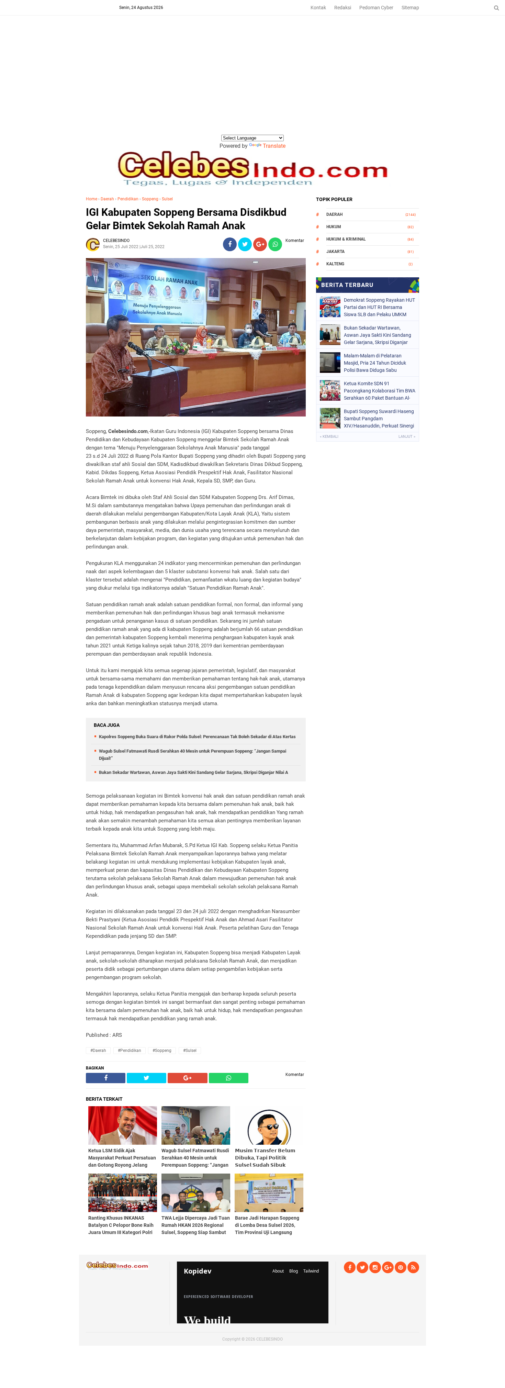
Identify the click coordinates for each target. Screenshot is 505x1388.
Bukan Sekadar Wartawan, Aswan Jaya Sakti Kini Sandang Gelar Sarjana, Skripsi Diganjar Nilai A (193, 772)
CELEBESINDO (269, 1339)
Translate (274, 146)
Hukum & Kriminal (346, 239)
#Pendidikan (129, 1050)
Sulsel (167, 199)
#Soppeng (162, 1050)
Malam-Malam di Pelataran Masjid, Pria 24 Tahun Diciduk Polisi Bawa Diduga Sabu (375, 363)
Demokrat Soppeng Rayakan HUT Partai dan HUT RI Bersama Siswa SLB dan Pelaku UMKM (379, 307)
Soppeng (150, 199)
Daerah (107, 199)
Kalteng (335, 264)
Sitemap (410, 7)
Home (91, 199)
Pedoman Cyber (376, 7)
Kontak (318, 7)
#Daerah (98, 1050)
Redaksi (342, 7)
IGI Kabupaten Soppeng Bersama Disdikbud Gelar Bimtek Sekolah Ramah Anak (186, 219)
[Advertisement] (252, 82)
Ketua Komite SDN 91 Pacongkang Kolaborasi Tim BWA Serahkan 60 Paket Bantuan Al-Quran (379, 391)
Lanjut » (407, 436)
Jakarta (335, 251)
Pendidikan (127, 199)
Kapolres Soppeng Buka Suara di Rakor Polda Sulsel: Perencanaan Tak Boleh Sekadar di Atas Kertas (197, 736)
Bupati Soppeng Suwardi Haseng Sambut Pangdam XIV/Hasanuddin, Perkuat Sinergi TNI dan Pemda (379, 419)
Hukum (333, 226)
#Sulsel (190, 1050)
